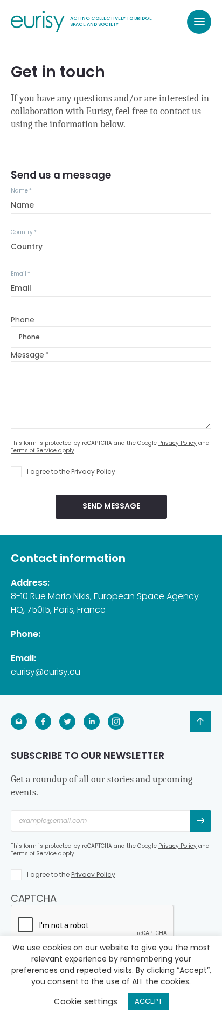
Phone (22, 319)
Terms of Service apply (42, 451)
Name (21, 191)
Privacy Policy (177, 443)
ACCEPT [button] (148, 1001)
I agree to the (71, 471)
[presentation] (93, 926)
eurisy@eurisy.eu (45, 671)
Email (20, 274)
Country (24, 232)
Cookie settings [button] (85, 1001)
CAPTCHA (34, 898)
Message (30, 354)
